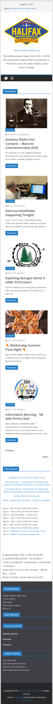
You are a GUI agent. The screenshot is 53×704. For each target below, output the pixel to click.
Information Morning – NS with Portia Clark (24, 416)
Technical (7, 644)
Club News (10, 130)
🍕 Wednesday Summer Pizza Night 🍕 (23, 347)
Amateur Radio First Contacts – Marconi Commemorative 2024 (21, 143)
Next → (46, 456)
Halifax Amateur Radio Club (26, 50)
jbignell (26, 134)
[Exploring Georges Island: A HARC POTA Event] (26, 255)
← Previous (8, 450)
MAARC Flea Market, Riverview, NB (24, 534)
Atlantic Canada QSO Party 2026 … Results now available (26, 500)
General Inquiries (10, 633)
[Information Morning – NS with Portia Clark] (26, 390)
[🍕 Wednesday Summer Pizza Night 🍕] (26, 322)
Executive (7, 639)
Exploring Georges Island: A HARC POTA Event (25, 280)
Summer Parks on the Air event (23, 8)
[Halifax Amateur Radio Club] (6, 78)
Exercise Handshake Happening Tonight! (20, 213)
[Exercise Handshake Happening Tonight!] (26, 187)
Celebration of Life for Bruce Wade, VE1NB (27, 477)
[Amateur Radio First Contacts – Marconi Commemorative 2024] (26, 113)
